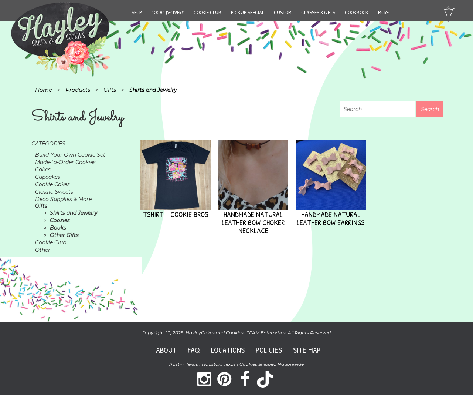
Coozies (60, 220)
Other (42, 250)
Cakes (43, 169)
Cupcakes (47, 177)
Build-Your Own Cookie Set (70, 154)
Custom (283, 12)
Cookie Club (207, 12)
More (383, 12)
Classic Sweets (54, 191)
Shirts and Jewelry (74, 213)
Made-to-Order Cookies (65, 162)
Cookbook (356, 12)
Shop (137, 12)
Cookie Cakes (52, 184)
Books (58, 227)
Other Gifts (64, 235)
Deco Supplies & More (63, 199)
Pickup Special (247, 12)
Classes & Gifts (318, 12)
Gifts (41, 205)
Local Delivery (168, 12)
